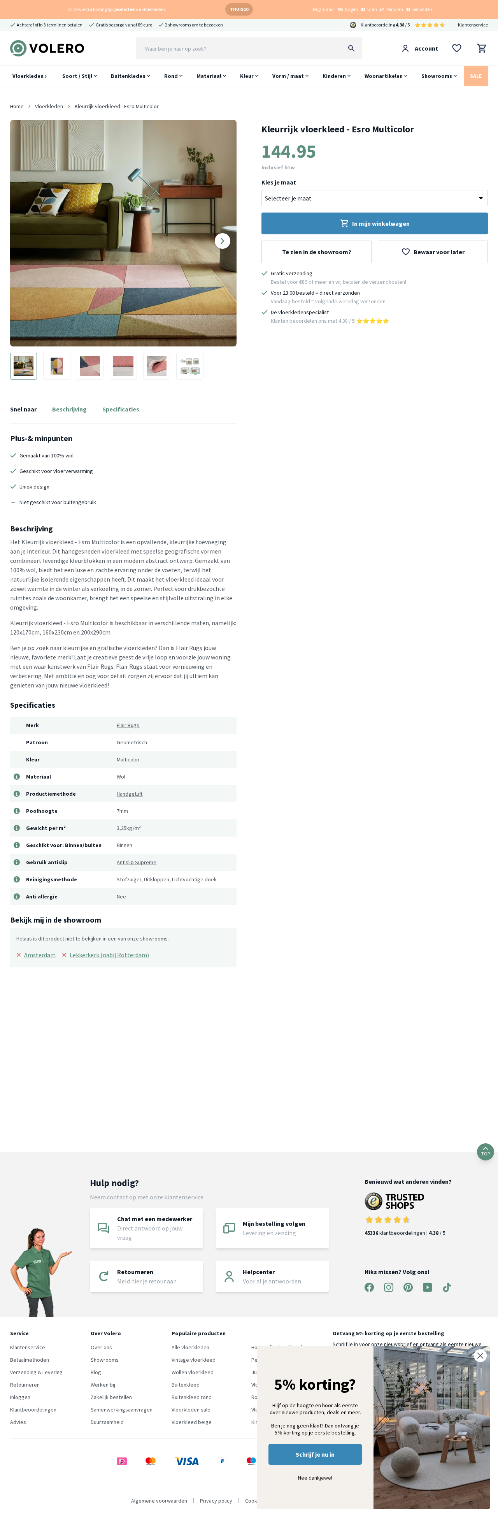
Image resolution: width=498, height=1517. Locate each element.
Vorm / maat (288, 75)
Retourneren (25, 1384)
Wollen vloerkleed (193, 1372)
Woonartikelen (384, 75)
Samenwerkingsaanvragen (122, 1409)
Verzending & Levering (36, 1372)
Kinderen (334, 75)
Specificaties (120, 409)
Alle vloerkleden (190, 1347)
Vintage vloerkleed (194, 1359)
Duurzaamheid (107, 1422)
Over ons (101, 1347)
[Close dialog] (480, 1355)
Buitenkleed (186, 1384)
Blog (96, 1372)
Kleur (247, 75)
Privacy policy (216, 1500)
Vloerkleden (28, 75)
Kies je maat (278, 182)
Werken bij (103, 1384)
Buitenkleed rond (192, 1397)
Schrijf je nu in (315, 1454)
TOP (485, 1154)
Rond (171, 75)
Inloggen (20, 1397)
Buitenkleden (128, 75)
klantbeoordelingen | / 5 (405, 1232)
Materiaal (208, 75)
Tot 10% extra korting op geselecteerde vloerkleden (115, 9)
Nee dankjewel (315, 1477)
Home (17, 106)
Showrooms (436, 75)
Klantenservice (473, 25)
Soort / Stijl (77, 75)
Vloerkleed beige (192, 1422)
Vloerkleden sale (191, 1409)
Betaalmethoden (29, 1359)
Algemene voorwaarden (159, 1500)
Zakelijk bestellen (111, 1397)
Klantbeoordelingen (33, 1409)
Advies (18, 1422)
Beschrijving (69, 409)
